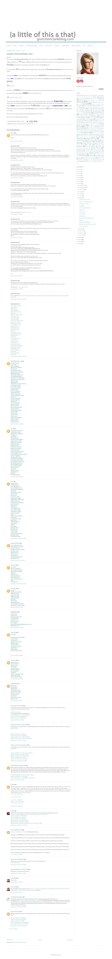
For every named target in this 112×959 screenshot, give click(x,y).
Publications (99, 145)
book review (95, 100)
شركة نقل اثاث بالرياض (16, 796)
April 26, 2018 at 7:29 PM (17, 627)
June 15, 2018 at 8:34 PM (17, 655)
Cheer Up (100, 104)
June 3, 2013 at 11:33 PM (17, 177)
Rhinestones (79, 148)
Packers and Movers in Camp (18, 757)
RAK (87, 146)
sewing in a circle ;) (84, 203)
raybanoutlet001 (15, 543)
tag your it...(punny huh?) (85, 201)
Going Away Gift (99, 119)
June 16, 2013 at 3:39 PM (17, 289)
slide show (87, 151)
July (80, 193)
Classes (90, 105)
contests (86, 107)
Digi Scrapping (76, 45)
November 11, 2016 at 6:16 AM (18, 583)
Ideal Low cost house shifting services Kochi (40, 888)
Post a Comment (13, 928)
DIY (84, 45)
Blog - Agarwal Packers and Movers (20, 923)
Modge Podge (96, 129)
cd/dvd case (94, 104)
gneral (12, 784)
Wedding (83, 161)
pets (98, 140)
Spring (78, 152)
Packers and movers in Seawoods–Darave (21, 738)
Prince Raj (13, 878)
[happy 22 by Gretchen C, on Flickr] (11, 85)
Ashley (95, 97)
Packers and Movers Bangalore (19, 818)
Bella (88, 98)
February (81, 233)
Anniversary (79, 97)
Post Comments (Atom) (20, 942)
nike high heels (15, 310)
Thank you (83, 155)
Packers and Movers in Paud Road (19, 758)
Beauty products (80, 98)
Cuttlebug (83, 108)
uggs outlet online (15, 344)
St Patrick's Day (84, 152)
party (101, 138)
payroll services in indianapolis (19, 716)
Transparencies (87, 158)
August (81, 191)
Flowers (93, 116)
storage (100, 152)
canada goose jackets (16, 333)
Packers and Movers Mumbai (18, 919)
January (81, 235)
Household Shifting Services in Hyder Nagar (22, 775)
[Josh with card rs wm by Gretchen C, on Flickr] (14, 97)
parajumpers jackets (16, 347)
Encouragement (98, 111)
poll (97, 143)
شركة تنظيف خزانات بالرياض (17, 802)
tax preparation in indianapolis (18, 718)
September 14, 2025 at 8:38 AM (18, 907)
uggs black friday (15, 328)
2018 (79, 169)
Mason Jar (88, 128)
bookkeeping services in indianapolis (20, 715)
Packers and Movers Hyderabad (19, 815)
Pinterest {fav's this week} (89, 143)
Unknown (13, 565)
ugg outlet (13, 351)
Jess (94, 125)
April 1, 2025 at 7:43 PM (16, 892)
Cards (41, 45)
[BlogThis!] (32, 121)
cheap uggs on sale (15, 338)
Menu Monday (81, 129)
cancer (102, 102)
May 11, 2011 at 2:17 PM (16, 141)
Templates (91, 154)
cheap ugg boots (15, 348)
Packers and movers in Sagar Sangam (20, 737)
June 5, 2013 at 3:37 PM (16, 237)
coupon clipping (93, 107)
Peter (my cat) (91, 140)
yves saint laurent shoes (17, 345)
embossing (89, 111)
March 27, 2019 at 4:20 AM (17, 779)
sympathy (79, 154)
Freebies (56, 45)
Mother (92, 131)
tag (85, 154)
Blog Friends (88, 100)
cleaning (96, 105)
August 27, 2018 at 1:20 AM (17, 720)
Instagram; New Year (86, 123)
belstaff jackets (14, 335)
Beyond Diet (93, 98)
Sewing (88, 149)
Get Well (91, 117)
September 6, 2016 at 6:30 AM (18, 538)
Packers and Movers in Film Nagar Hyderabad (22, 777)
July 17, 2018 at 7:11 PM (16, 701)
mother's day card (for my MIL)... (87, 224)
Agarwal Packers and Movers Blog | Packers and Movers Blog (26, 823)
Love (93, 126)
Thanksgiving (99, 155)
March (81, 230)
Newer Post (10, 939)
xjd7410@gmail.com (16, 361)
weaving (78, 161)
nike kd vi (13, 336)
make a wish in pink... (84, 199)
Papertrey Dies (91, 139)
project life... (82, 214)
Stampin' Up (93, 152)
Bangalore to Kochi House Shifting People (24, 890)
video (89, 159)
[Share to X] (33, 121)
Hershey (100, 120)
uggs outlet (13, 307)
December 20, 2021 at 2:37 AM (18, 864)
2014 (79, 177)
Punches (79, 146)
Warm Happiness (97, 160)
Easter (83, 111)
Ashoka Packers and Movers (18, 765)
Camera (97, 102)
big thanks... (82, 205)
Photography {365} (31, 45)
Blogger (59, 954)
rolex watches (14, 339)
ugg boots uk (14, 326)
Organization (65, 45)
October (81, 189)
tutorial (94, 158)
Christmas (79, 105)
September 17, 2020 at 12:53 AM (19, 825)
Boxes (100, 100)
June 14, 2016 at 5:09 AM (17, 476)
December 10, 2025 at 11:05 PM (19, 925)
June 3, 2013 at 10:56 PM (17, 160)
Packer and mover (15, 862)
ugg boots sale (14, 341)
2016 (79, 173)
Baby (101, 97)
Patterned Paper (81, 140)
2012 (79, 181)
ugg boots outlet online (17, 314)
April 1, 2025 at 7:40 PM (16, 882)
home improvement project (89, 122)
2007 (79, 243)
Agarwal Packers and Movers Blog (19, 820)
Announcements (87, 97)
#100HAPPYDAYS (81, 95)
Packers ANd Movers (16, 830)
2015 (79, 175)
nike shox (13, 313)
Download (78, 111)
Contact (21, 45)
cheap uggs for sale (16, 323)
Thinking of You (99, 157)
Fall (83, 113)
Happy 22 (81, 220)
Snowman (93, 151)
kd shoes (13, 330)
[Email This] (30, 121)
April (80, 228)
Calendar (90, 102)
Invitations (95, 123)
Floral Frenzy (86, 116)
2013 (79, 179)
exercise (78, 113)
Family (19, 123)
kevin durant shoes (16, 311)
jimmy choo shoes (15, 332)
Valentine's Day (81, 160)
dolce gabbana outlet (16, 305)
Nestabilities (85, 132)
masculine (81, 128)
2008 (79, 241)
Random (90, 45)
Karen (12, 132)
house (98, 122)
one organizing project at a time (95, 134)
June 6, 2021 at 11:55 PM (17, 854)
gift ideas (87, 119)
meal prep (94, 128)
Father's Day (88, 114)
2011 (79, 183)
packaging (81, 137)
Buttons (80, 102)
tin (80, 158)
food (101, 116)
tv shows (100, 158)
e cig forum (55, 295)
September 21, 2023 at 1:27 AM (18, 873)
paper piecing (95, 137)
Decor (78, 110)
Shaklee (95, 149)
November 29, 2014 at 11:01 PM (19, 299)
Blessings (81, 100)
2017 (79, 171)
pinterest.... (82, 209)
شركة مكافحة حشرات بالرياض (17, 801)
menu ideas (101, 128)
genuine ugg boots (15, 350)
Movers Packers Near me (17, 859)
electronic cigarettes (24, 295)
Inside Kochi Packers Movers (62, 888)
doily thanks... (82, 216)
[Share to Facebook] (35, 121)
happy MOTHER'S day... (85, 222)
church (86, 105)
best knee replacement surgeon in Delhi (29, 900)
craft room (100, 107)
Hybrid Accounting (16, 712)
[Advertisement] (40, 934)
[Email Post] (27, 121)
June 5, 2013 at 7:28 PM (16, 275)
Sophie (100, 151)
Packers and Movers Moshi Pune (19, 869)
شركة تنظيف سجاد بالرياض (17, 799)
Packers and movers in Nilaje (18, 734)
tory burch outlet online (17, 320)
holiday (78, 122)
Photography (87, 142)
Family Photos (24, 123)
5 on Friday (99, 95)
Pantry (87, 137)
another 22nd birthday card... (86, 218)
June (80, 195)
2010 (79, 237)
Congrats (80, 107)
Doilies (99, 110)
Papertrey (80, 139)
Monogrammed (86, 131)
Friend (85, 117)
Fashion (81, 114)
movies (78, 132)
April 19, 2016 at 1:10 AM (17, 424)
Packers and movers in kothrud (19, 745)
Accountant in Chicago (17, 705)
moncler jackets (15, 319)
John (12, 428)
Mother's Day (99, 131)
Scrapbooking (80, 149)
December (82, 185)
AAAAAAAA (14, 683)
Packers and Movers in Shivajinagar (20, 756)
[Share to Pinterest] (37, 121)
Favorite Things (96, 114)
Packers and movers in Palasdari (19, 735)
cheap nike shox (15, 317)
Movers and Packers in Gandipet (19, 776)
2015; (88, 95)
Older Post (69, 939)
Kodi (86, 126)
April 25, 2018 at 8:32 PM (17, 607)
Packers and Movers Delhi (17, 921)
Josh (98, 125)
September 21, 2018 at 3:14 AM (18, 740)
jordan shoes (14, 308)
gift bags (97, 117)
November (82, 187)
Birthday (13, 123)
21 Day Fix (92, 95)
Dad (89, 108)
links (90, 126)
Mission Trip (89, 129)
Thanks (91, 155)
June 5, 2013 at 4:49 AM (16, 214)
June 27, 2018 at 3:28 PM (17, 679)
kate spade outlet (15, 353)
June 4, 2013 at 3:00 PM (17, 196)
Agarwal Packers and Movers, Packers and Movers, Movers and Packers (29, 814)
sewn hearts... (82, 212)
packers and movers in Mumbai (19, 724)
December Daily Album (97, 108)
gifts (92, 119)
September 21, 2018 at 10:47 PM (19, 760)
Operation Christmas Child (84, 135)
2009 (79, 239)
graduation (79, 120)
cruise (78, 108)
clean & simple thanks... (85, 207)
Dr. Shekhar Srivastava (16, 897)
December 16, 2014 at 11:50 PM (18, 356)
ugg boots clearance (16, 322)
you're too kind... (83, 226)
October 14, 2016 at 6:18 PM (18, 560)
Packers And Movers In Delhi (18, 832)
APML (12, 811)
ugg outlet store (15, 329)
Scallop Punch (95, 148)
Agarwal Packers (15, 911)
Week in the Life (91, 161)
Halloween (87, 120)
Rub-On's (86, 148)
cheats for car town (26, 212)
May (80, 197)
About (15, 45)
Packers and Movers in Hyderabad (19, 922)
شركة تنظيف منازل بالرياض (17, 794)
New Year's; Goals (96, 132)
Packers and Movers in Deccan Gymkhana (22, 753)
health (94, 120)
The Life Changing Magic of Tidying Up (85, 157)
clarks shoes (14, 342)
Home (8, 45)
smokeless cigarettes (35, 295)
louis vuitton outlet (16, 325)
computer (102, 105)
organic (93, 135)
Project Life (48, 45)
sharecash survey (23, 287)
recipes (100, 146)
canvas (79, 104)
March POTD (101, 126)
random (93, 146)
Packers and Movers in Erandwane (19, 754)
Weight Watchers (100, 161)
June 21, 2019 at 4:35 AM (17, 806)
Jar (90, 125)
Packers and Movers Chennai (18, 817)
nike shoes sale (15, 316)
